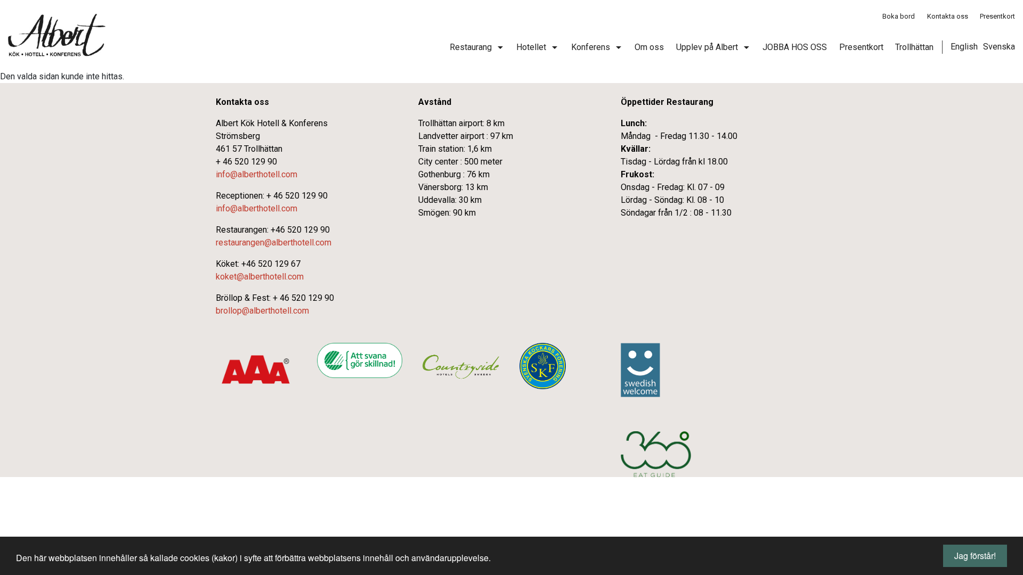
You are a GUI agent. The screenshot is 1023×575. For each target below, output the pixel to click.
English (964, 47)
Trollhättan (914, 47)
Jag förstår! (975, 555)
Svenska (999, 47)
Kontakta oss (947, 16)
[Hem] (56, 35)
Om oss (649, 47)
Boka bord (898, 16)
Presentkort (997, 16)
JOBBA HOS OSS (794, 47)
